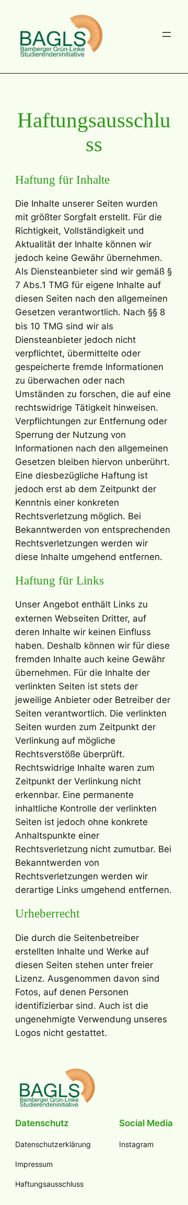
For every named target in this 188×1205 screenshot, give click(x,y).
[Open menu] (166, 34)
